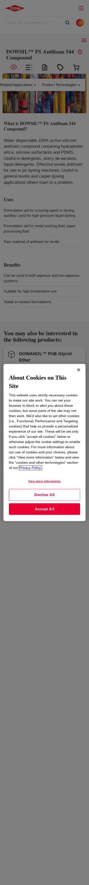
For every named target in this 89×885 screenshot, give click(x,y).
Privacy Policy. (30, 468)
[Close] (78, 369)
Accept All (44, 509)
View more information (44, 481)
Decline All (44, 495)
